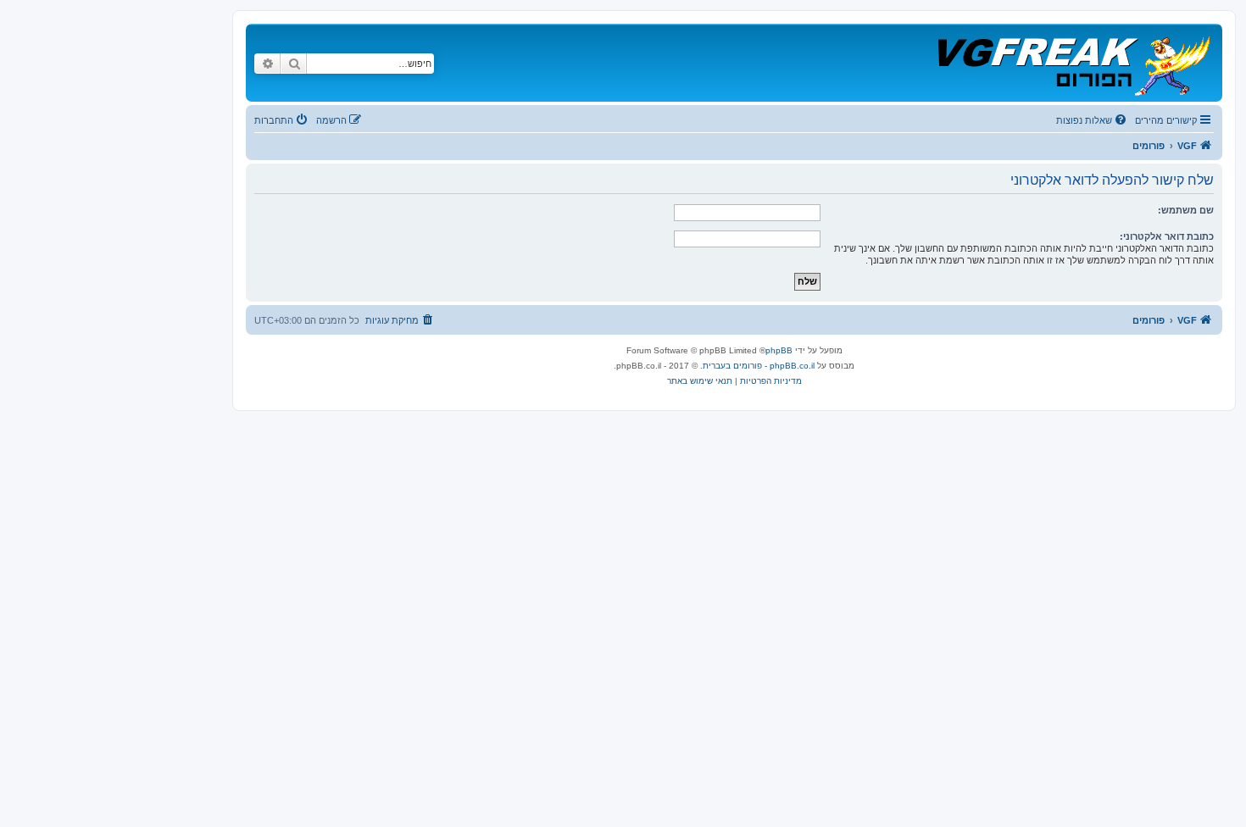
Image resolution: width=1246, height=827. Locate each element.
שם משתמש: (1186, 210)
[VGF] (1072, 62)
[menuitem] (1092, 120)
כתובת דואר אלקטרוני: (1167, 236)
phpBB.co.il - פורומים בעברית (759, 365)
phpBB (779, 350)
